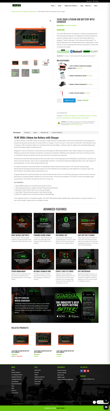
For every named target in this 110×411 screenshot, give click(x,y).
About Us (88, 5)
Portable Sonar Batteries (28, 11)
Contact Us (37, 383)
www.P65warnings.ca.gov (76, 124)
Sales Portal (60, 375)
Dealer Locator (38, 379)
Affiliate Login (61, 377)
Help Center (37, 370)
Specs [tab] (35, 132)
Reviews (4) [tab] (44, 132)
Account (36, 372)
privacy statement (18, 403)
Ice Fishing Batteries (17, 374)
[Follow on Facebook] (81, 371)
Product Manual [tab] (57, 132)
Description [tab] (17, 132)
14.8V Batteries (81, 115)
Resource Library (61, 370)
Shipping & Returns (39, 377)
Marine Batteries (16, 372)
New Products (85, 118)
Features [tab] (27, 132)
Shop (59, 5)
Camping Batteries (16, 379)
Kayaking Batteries (17, 377)
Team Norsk (15, 393)
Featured (88, 115)
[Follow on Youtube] (88, 371)
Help (95, 5)
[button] (95, 1)
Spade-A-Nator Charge (77, 93)
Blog (82, 5)
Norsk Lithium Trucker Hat (78, 84)
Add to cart (69, 100)
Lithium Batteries (76, 118)
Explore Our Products (71, 5)
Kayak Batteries (66, 118)
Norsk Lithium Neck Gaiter (78, 75)
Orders (36, 374)
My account (89, 1)
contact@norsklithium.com (87, 379)
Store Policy (37, 381)
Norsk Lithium (16, 11)
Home (52, 5)
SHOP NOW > (61, 408)
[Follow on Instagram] (85, 371)
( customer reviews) (70, 25)
